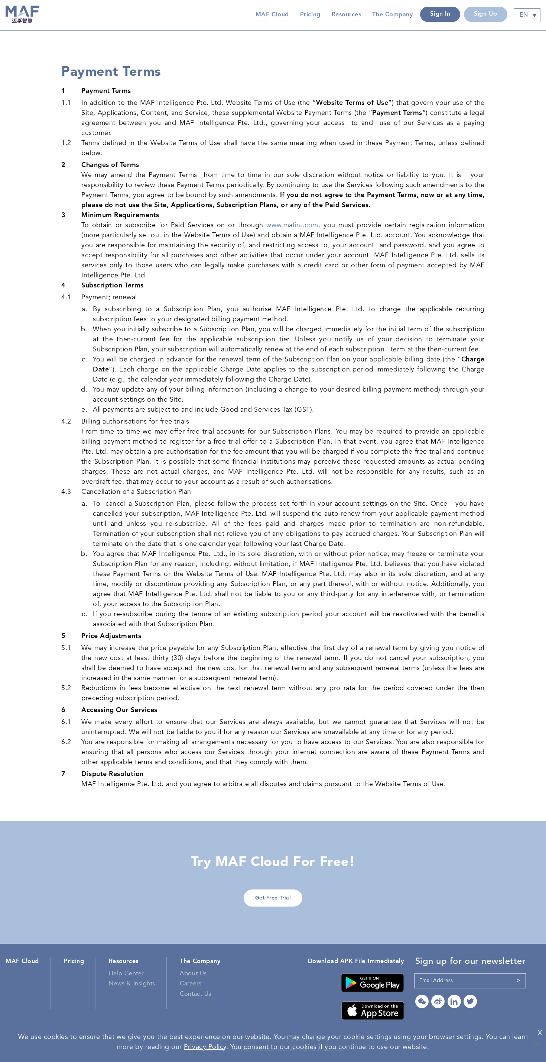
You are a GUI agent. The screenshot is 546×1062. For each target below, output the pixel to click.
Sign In (440, 14)
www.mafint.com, (293, 225)
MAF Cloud (272, 15)
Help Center (126, 974)
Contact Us (195, 994)
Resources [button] (346, 15)
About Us (193, 974)
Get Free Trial (273, 898)
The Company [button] (392, 15)
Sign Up (485, 14)
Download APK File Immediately (356, 962)
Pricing (310, 15)
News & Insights (132, 984)
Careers (190, 984)
